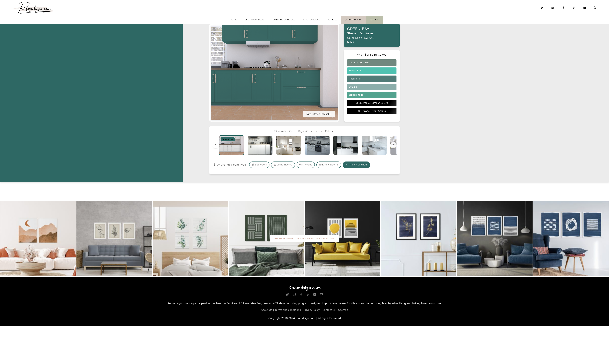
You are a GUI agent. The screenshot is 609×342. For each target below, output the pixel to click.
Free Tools (354, 19)
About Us (266, 310)
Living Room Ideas (283, 19)
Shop (375, 19)
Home (233, 19)
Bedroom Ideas (255, 19)
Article (332, 19)
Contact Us (329, 310)
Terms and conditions (288, 310)
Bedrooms (260, 164)
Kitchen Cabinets (357, 164)
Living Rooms (284, 164)
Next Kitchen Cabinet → (319, 113)
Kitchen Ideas (311, 19)
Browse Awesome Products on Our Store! (305, 238)
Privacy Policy (312, 310)
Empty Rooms (329, 164)
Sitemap (343, 310)
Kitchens (307, 164)
